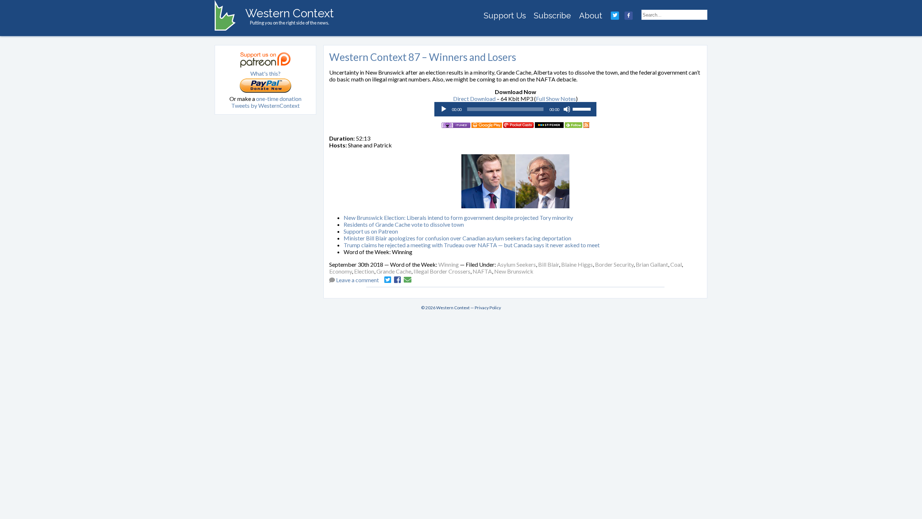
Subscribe (552, 15)
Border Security (614, 264)
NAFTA (482, 271)
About (590, 15)
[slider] (583, 108)
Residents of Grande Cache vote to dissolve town (404, 224)
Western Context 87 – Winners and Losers (422, 57)
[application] (515, 109)
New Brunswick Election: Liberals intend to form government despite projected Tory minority (458, 217)
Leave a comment (357, 279)
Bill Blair (548, 264)
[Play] (443, 109)
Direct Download (474, 98)
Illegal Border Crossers (441, 271)
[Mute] (566, 109)
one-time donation (278, 98)
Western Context (289, 13)
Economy (340, 271)
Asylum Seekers (516, 264)
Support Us (505, 15)
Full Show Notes (556, 98)
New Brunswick (513, 271)
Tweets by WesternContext (265, 105)
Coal (676, 264)
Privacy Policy (488, 307)
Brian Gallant (652, 264)
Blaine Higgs (577, 264)
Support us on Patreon (371, 231)
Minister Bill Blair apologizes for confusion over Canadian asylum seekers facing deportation (457, 238)
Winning (448, 264)
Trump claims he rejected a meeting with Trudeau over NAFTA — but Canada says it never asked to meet (472, 244)
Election (364, 271)
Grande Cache (393, 271)
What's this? (265, 73)
